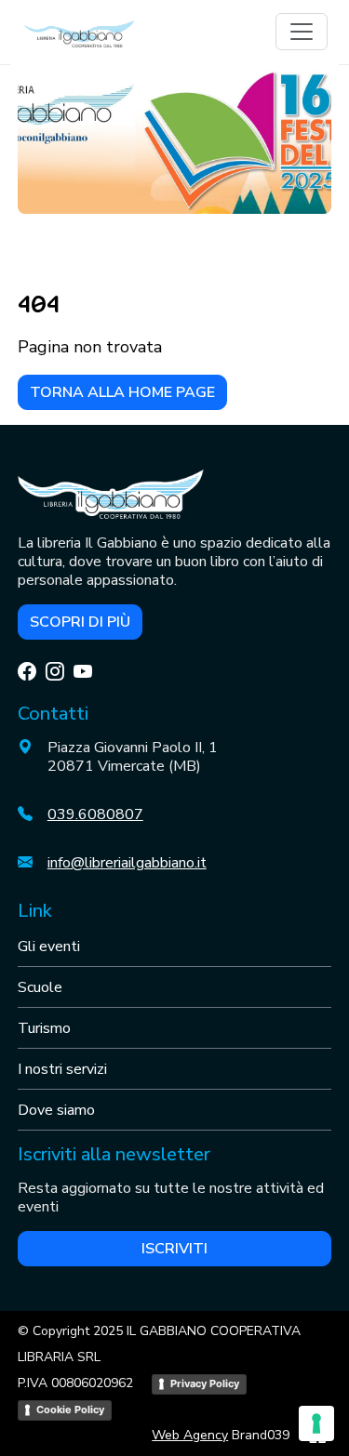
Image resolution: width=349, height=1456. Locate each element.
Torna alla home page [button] (122, 392)
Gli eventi (49, 946)
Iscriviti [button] (174, 1248)
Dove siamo (56, 1110)
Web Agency (190, 1435)
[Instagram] (55, 671)
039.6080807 (95, 814)
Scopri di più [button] (80, 622)
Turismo (44, 1028)
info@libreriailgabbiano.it (127, 863)
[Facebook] (27, 671)
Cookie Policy (70, 1409)
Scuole (40, 987)
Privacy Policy (204, 1383)
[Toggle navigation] (301, 31)
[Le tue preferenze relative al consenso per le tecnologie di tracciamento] (316, 1423)
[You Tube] (83, 671)
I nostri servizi (62, 1069)
